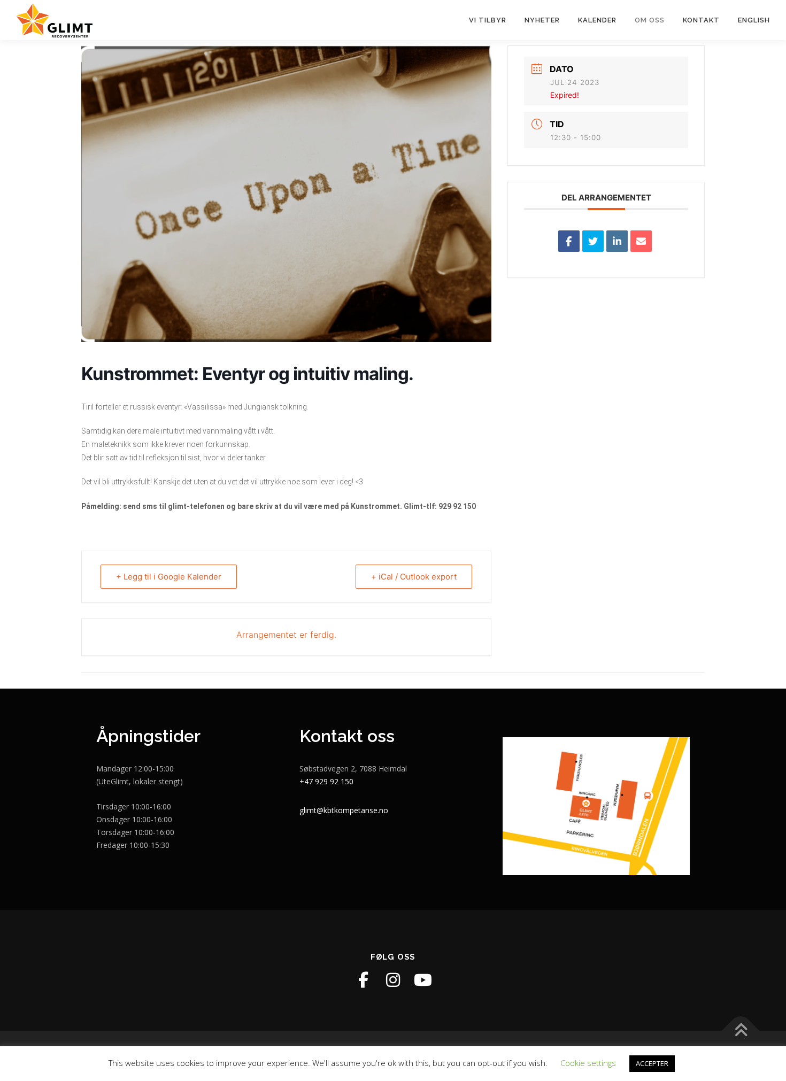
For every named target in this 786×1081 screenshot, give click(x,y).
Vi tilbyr (487, 20)
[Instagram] (393, 980)
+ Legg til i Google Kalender (168, 577)
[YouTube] (423, 980)
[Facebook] (363, 980)
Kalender (597, 20)
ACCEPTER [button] (652, 1063)
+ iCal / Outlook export (414, 577)
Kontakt (701, 20)
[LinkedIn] (617, 241)
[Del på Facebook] (569, 241)
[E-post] (641, 241)
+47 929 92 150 (326, 781)
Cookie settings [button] (588, 1062)
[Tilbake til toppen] (741, 1031)
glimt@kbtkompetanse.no (343, 810)
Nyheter (542, 20)
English (754, 20)
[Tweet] (593, 241)
